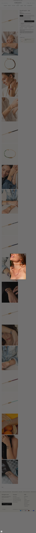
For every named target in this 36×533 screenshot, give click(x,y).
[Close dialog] (25, 254)
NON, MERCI (18, 276)
